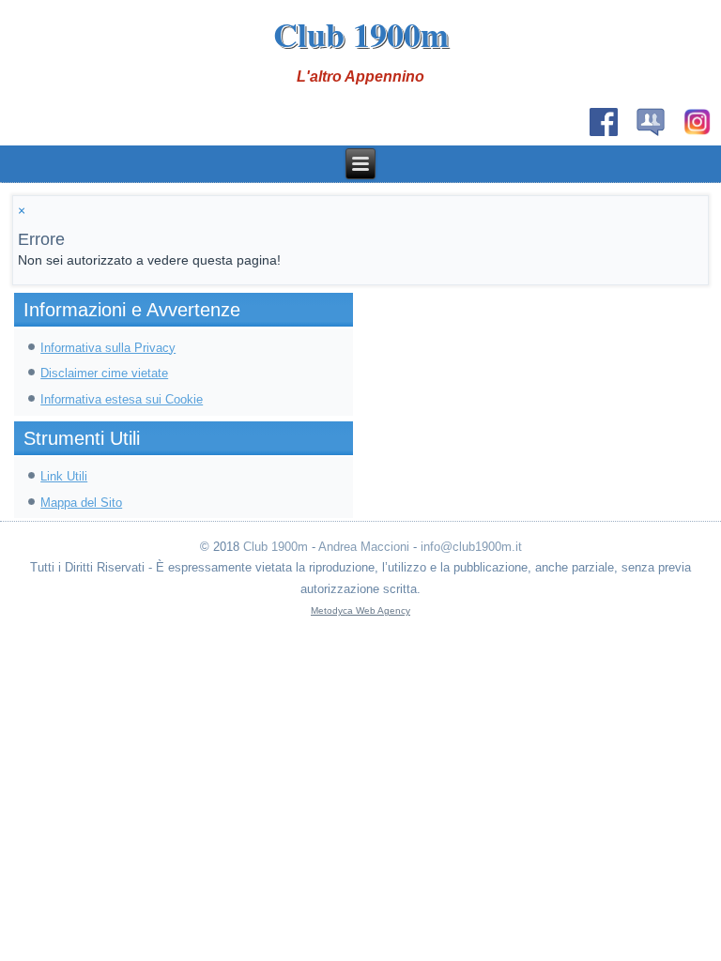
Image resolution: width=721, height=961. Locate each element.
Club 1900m (361, 33)
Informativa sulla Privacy (108, 348)
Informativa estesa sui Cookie (121, 399)
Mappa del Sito (81, 503)
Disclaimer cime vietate (104, 373)
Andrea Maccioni (363, 547)
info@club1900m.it (471, 547)
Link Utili (63, 476)
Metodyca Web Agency (360, 610)
